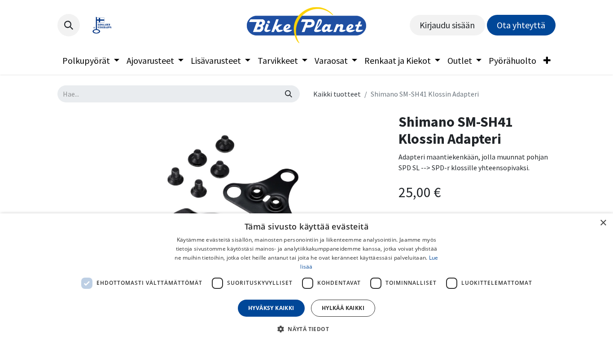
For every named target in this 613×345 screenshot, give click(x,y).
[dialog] (306, 279)
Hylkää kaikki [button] (343, 308)
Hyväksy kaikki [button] (271, 308)
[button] (68, 25)
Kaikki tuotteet (337, 93)
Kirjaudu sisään (447, 25)
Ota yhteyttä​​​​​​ (521, 25)
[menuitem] (91, 60)
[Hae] (288, 93)
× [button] (603, 223)
